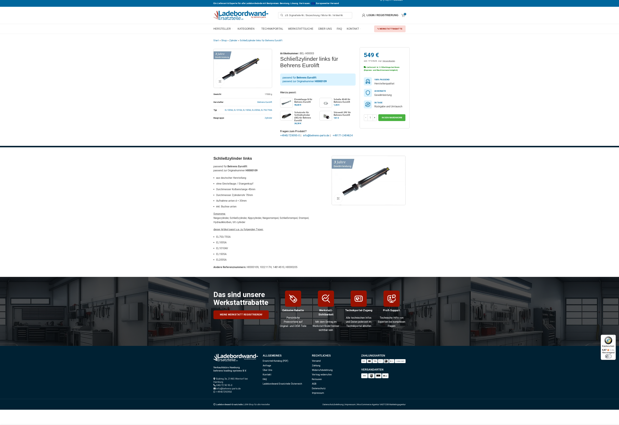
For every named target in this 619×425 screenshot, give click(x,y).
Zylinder (233, 40)
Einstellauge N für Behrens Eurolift (303, 100)
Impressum (318, 393)
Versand (316, 361)
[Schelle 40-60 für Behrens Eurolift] (325, 102)
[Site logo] (240, 15)
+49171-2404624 (343, 135)
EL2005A (256, 110)
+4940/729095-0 (290, 135)
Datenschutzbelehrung (333, 404)
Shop (224, 40)
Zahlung (316, 365)
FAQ (265, 379)
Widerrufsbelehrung (322, 370)
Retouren (317, 379)
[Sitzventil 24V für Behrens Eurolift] (325, 116)
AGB (314, 383)
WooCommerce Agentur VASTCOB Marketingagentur (381, 404)
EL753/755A (266, 110)
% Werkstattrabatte (389, 29)
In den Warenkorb (392, 117)
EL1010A (238, 110)
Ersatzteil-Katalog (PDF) (275, 361)
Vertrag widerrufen (322, 374)
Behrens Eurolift (264, 102)
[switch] (608, 356)
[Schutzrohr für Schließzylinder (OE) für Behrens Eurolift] (286, 116)
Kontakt (267, 374)
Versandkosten (389, 61)
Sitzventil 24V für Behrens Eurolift (342, 113)
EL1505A (247, 110)
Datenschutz (319, 388)
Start (216, 40)
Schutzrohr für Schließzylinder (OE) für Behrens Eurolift (302, 116)
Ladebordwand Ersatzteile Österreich (282, 383)
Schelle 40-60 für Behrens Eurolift (342, 100)
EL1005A (229, 110)
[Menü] (614, 337)
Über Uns (267, 370)
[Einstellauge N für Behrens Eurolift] (286, 102)
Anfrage (267, 365)
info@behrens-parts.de (316, 135)
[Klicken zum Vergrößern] (220, 81)
